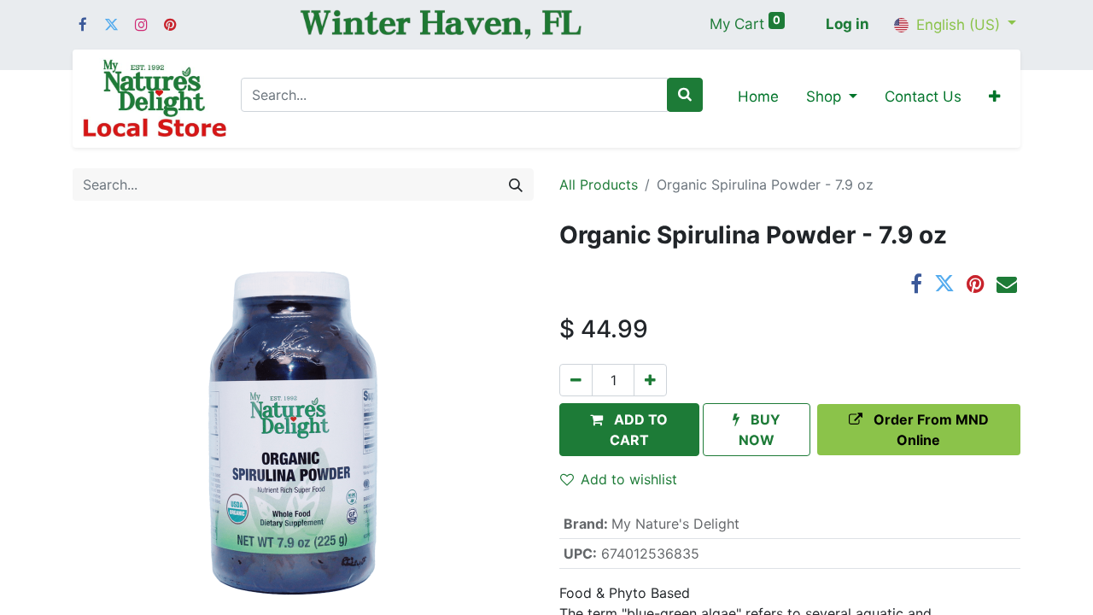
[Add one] (650, 380)
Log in (847, 23)
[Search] (685, 95)
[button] (994, 98)
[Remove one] (576, 380)
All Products (598, 184)
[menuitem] (758, 98)
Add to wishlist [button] (629, 479)
